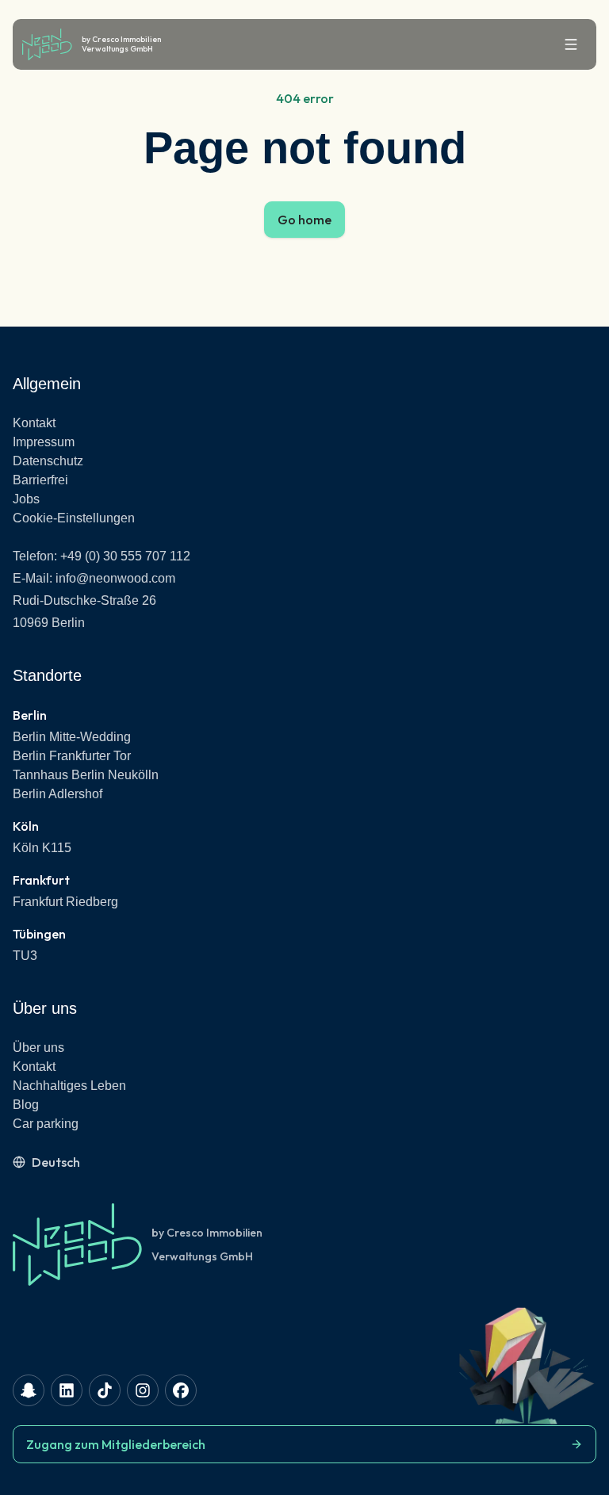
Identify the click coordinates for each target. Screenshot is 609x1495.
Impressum (44, 442)
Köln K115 (42, 848)
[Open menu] (571, 44)
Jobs (26, 499)
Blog (26, 1104)
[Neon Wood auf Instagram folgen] (143, 1390)
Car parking (46, 1123)
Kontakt (34, 423)
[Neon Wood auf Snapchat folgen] (28, 1390)
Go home (304, 220)
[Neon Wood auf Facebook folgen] (181, 1390)
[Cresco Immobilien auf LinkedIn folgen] (66, 1390)
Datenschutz (48, 461)
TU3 (25, 955)
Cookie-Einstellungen (74, 518)
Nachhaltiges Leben (69, 1085)
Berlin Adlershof (57, 794)
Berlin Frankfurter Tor (72, 756)
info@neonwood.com (115, 578)
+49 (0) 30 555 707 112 (125, 556)
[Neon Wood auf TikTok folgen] (105, 1390)
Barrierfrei (40, 480)
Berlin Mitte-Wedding (72, 737)
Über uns (38, 1047)
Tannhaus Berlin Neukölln (86, 775)
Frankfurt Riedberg (65, 901)
